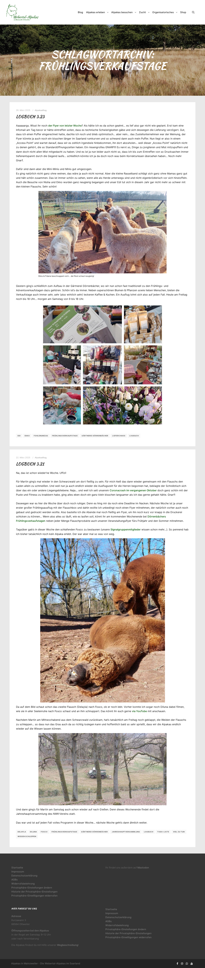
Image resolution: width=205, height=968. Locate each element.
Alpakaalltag (41, 110)
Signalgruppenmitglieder (126, 529)
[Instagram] (182, 963)
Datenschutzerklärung (24, 875)
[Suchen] (193, 12)
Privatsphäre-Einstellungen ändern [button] (31, 887)
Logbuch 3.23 (30, 116)
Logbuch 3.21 (30, 464)
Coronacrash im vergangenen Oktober (133, 490)
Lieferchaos (118, 436)
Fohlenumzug (41, 436)
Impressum (17, 871)
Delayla (22, 832)
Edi (19, 436)
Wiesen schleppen (27, 836)
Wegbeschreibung (67, 945)
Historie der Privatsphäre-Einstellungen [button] (34, 891)
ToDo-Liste (163, 832)
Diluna (33, 832)
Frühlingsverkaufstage (65, 436)
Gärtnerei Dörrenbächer (95, 436)
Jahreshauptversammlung (126, 832)
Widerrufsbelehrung (23, 883)
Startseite (17, 867)
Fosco (44, 832)
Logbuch (134, 436)
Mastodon (143, 867)
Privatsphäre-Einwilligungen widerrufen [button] (34, 895)
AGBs (14, 879)
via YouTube (139, 711)
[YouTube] (192, 963)
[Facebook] (177, 963)
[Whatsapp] (187, 963)
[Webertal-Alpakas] (22, 12)
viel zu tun (179, 832)
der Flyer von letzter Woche (65, 125)
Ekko (27, 436)
